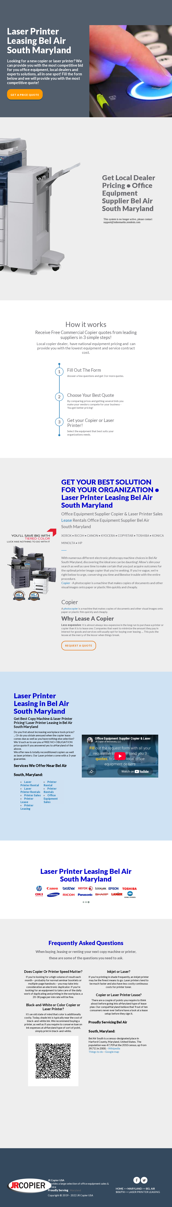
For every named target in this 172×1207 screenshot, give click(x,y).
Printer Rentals (50, 790)
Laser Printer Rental (29, 783)
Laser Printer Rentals (30, 790)
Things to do (96, 1051)
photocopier (71, 608)
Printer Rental (50, 783)
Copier (65, 583)
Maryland (75, 1190)
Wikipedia (114, 1048)
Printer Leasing (26, 807)
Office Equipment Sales (51, 798)
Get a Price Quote (25, 94)
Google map (112, 1051)
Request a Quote (78, 645)
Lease (66, 520)
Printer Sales (32, 795)
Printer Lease (26, 800)
